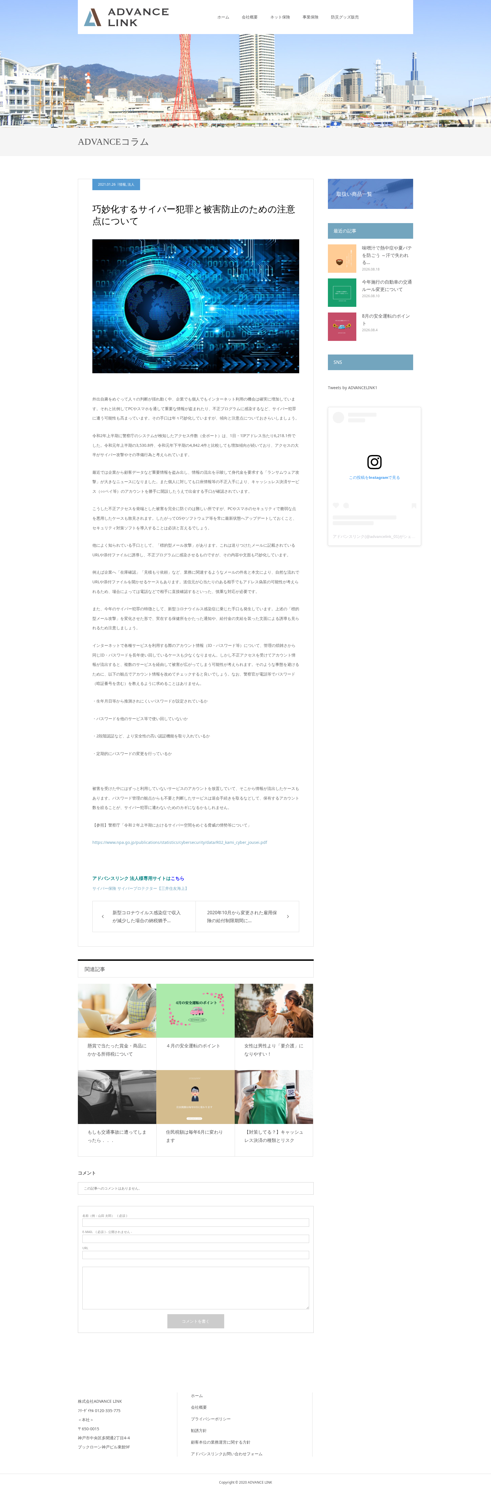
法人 (131, 184)
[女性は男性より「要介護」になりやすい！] (274, 1010)
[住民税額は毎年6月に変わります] (195, 1097)
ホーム (223, 17)
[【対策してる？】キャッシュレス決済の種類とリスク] (274, 1097)
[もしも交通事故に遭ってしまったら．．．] (117, 1097)
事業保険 (311, 17)
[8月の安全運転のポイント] (342, 327)
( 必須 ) (104, 1215)
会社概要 (250, 17)
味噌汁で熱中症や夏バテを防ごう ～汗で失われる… (387, 255)
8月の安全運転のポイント (386, 319)
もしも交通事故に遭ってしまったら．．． (117, 1136)
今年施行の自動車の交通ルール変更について (387, 285)
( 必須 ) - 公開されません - (107, 1231)
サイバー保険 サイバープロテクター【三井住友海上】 (140, 888)
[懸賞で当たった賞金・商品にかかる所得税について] (117, 1010)
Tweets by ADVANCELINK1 (352, 387)
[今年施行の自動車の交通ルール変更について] (342, 292)
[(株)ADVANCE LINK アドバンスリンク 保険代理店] (126, 17)
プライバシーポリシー (211, 1418)
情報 (122, 184)
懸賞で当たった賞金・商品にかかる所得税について (117, 1050)
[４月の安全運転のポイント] (195, 1010)
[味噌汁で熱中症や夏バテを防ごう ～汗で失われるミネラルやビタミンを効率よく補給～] (342, 258)
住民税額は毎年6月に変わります (194, 1136)
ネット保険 (280, 17)
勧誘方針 (199, 1430)
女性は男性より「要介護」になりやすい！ (273, 1050)
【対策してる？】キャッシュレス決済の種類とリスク (273, 1136)
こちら (177, 878)
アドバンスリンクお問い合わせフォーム (227, 1453)
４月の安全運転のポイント (193, 1046)
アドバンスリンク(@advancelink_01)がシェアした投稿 (382, 536)
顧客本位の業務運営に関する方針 (221, 1442)
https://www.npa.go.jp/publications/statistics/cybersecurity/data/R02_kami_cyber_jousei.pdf (179, 842)
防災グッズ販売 (345, 17)
